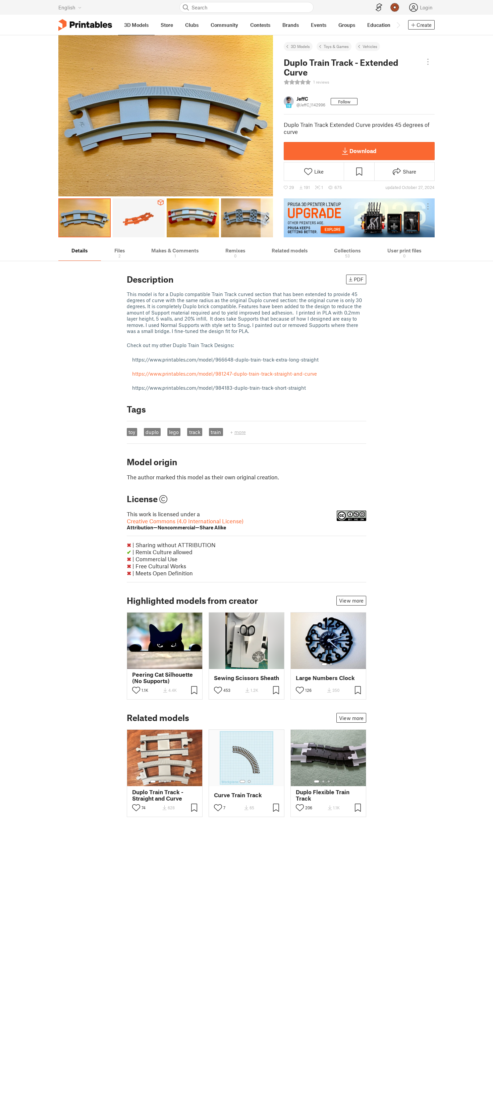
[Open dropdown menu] (428, 62)
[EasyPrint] (379, 7)
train (216, 432)
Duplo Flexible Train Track (322, 795)
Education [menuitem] (378, 25)
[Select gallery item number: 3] (165, 781)
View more (351, 600)
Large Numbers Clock (325, 678)
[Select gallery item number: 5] (175, 781)
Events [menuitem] (318, 25)
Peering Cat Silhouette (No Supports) (162, 677)
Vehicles (370, 46)
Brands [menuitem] (290, 25)
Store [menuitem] (167, 25)
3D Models (300, 46)
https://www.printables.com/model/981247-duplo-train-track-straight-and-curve (224, 374)
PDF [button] (359, 279)
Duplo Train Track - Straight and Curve (157, 795)
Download (362, 150)
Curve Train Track (238, 795)
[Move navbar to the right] (398, 25)
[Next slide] (267, 217)
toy (131, 432)
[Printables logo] (85, 25)
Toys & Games (336, 46)
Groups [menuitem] (346, 25)
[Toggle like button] (136, 690)
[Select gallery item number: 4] (170, 781)
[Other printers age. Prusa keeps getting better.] (359, 217)
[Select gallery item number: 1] (324, 664)
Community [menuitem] (224, 25)
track (195, 432)
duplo (152, 432)
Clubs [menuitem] (192, 25)
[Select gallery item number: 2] (331, 664)
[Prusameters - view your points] (394, 7)
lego (174, 432)
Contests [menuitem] (260, 25)
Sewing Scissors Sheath (246, 678)
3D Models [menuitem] (136, 25)
